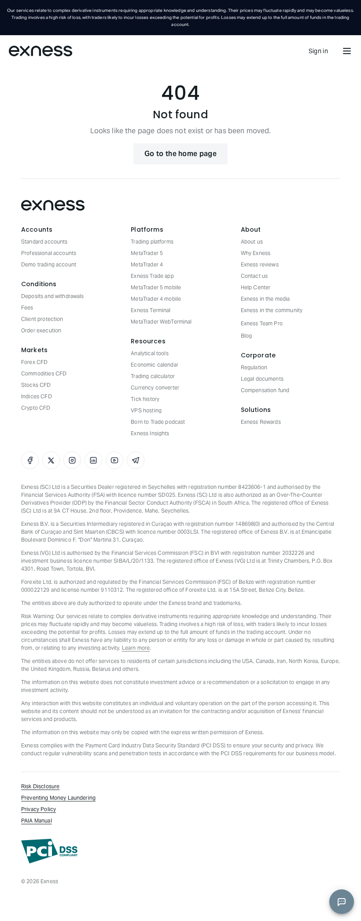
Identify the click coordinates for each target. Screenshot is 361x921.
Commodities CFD (43, 373)
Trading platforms (152, 241)
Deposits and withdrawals (52, 296)
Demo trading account (48, 264)
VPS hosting (146, 410)
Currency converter (155, 387)
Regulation (254, 367)
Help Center (256, 287)
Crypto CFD (36, 407)
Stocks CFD (36, 385)
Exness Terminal (150, 310)
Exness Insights (150, 433)
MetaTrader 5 (147, 253)
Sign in (318, 51)
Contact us (254, 276)
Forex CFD (34, 362)
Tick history (145, 399)
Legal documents (262, 378)
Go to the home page (180, 153)
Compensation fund (265, 390)
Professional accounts (48, 253)
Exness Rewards (261, 422)
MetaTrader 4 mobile (156, 298)
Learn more (136, 647)
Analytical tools (149, 353)
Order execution (41, 330)
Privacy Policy (38, 809)
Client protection (42, 319)
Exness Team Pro (262, 323)
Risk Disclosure (40, 786)
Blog (246, 335)
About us (252, 241)
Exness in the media (265, 298)
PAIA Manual (36, 820)
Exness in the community (271, 310)
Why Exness (256, 253)
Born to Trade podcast (158, 422)
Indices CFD (36, 396)
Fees (27, 307)
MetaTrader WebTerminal (161, 321)
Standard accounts (44, 241)
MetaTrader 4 (147, 264)
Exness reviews (260, 264)
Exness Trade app (152, 276)
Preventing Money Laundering (58, 797)
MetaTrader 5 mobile (156, 287)
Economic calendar (154, 364)
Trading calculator (153, 376)
